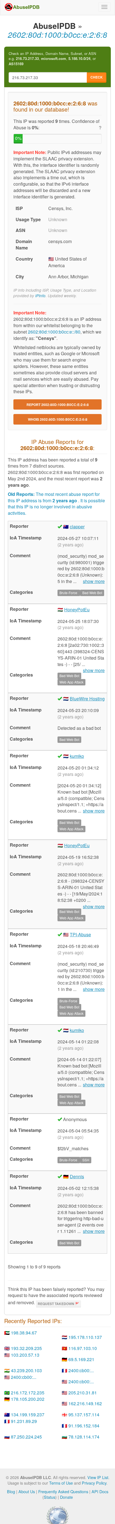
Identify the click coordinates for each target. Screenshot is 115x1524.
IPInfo (40, 295)
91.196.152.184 (83, 1425)
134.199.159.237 (27, 1414)
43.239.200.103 (26, 1370)
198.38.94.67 (24, 1332)
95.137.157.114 (83, 1414)
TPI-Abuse (80, 934)
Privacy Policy (94, 1483)
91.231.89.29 (24, 1421)
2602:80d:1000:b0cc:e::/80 (54, 332)
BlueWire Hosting (87, 698)
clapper (77, 526)
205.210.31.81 (82, 1392)
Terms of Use (61, 1483)
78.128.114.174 (83, 1437)
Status (49, 1497)
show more (94, 581)
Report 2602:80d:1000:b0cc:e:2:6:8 (58, 404)
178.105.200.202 (27, 1399)
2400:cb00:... (81, 1370)
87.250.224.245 (26, 1437)
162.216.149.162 (85, 1403)
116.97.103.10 (82, 1348)
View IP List (97, 1477)
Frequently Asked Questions (63, 1491)
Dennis (77, 1176)
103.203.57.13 (25, 1355)
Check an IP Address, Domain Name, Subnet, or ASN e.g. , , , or (52, 58)
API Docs (100, 1491)
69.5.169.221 (81, 1359)
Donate (66, 1497)
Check (96, 77)
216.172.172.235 (27, 1392)
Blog (11, 1491)
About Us (26, 1491)
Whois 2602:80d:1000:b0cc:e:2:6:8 (57, 419)
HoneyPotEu (77, 609)
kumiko (77, 756)
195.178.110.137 (85, 1337)
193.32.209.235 (26, 1348)
